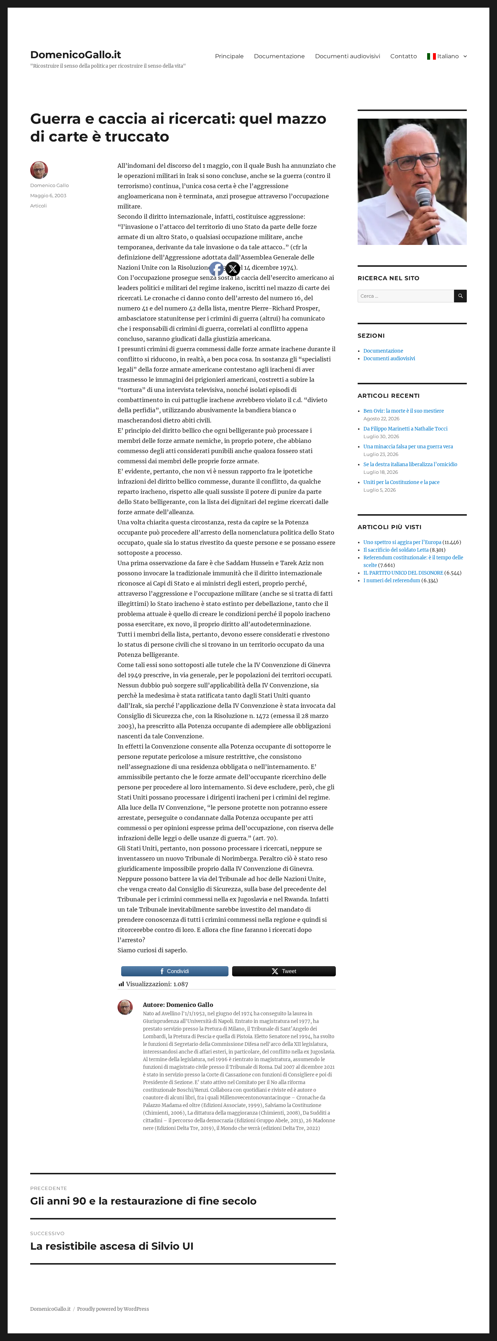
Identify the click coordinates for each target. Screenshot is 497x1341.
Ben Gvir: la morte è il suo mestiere (403, 411)
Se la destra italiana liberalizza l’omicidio (410, 464)
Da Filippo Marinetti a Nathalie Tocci (405, 429)
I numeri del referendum (391, 581)
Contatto (403, 56)
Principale (229, 56)
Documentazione (279, 56)
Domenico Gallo (49, 185)
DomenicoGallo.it (75, 54)
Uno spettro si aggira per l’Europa (402, 542)
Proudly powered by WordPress (113, 1309)
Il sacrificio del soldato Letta (396, 550)
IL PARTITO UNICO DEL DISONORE (403, 573)
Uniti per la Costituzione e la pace (401, 482)
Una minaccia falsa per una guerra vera (408, 447)
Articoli (38, 206)
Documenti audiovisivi (347, 56)
